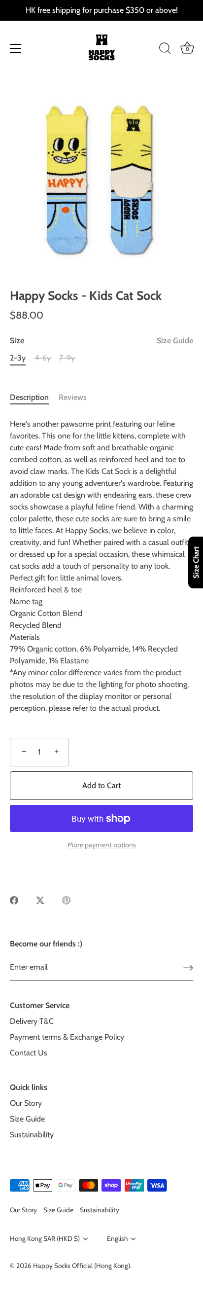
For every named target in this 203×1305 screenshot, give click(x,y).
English (117, 1238)
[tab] (34, 397)
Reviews (73, 397)
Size (101, 340)
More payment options (102, 844)
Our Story (26, 1103)
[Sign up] (188, 967)
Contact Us (28, 1052)
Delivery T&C (32, 1021)
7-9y (67, 357)
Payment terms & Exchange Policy (67, 1037)
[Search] (165, 50)
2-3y (18, 357)
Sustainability (32, 1134)
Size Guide (175, 340)
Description (29, 397)
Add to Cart (101, 785)
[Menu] (16, 48)
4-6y (42, 357)
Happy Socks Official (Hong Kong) (81, 1265)
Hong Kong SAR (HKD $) (45, 1238)
